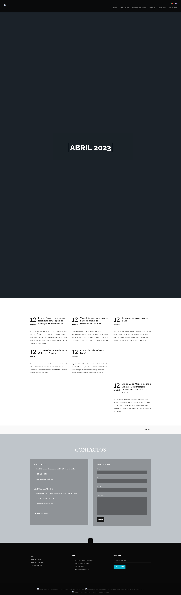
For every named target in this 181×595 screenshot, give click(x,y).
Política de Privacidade (37, 562)
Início (32, 556)
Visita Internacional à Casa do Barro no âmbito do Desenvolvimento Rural (94, 321)
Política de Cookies (36, 559)
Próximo (147, 430)
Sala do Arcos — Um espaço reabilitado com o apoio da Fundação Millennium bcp (51, 321)
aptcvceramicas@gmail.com (82, 569)
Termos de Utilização (36, 565)
